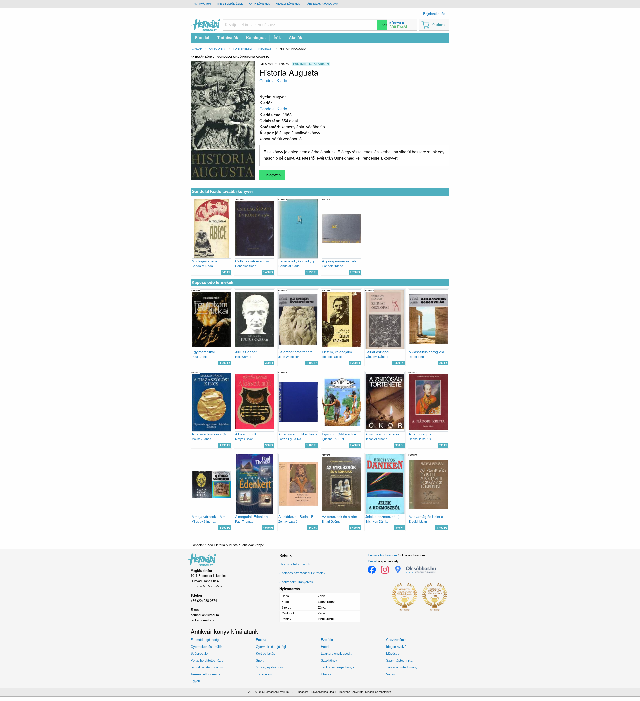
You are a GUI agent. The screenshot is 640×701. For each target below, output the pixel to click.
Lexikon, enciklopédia (336, 653)
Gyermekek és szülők (206, 647)
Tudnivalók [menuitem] (227, 38)
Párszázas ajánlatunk (322, 3)
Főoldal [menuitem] (202, 38)
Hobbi (325, 647)
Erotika (261, 640)
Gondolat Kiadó (273, 81)
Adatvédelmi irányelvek (296, 582)
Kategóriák (217, 48)
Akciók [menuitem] (295, 38)
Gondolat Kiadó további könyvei (222, 191)
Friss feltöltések (230, 3)
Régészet (265, 48)
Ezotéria (327, 640)
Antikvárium (202, 3)
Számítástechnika (399, 660)
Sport (260, 660)
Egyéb (195, 681)
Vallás (390, 674)
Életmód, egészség (205, 640)
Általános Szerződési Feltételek (303, 573)
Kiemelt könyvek (288, 3)
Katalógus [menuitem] (256, 38)
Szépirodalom (200, 653)
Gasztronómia (396, 640)
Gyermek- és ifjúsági (271, 647)
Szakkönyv (329, 660)
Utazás (326, 674)
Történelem (242, 48)
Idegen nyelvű (396, 647)
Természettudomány (205, 674)
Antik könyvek (259, 3)
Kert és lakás (265, 653)
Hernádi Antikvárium (382, 555)
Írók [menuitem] (277, 38)
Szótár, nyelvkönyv (270, 667)
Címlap (197, 48)
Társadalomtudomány (402, 667)
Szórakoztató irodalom (207, 667)
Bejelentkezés (434, 14)
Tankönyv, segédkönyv (337, 667)
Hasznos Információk (295, 564)
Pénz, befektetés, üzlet (207, 660)
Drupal (372, 561)
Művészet (393, 653)
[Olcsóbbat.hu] (421, 569)
